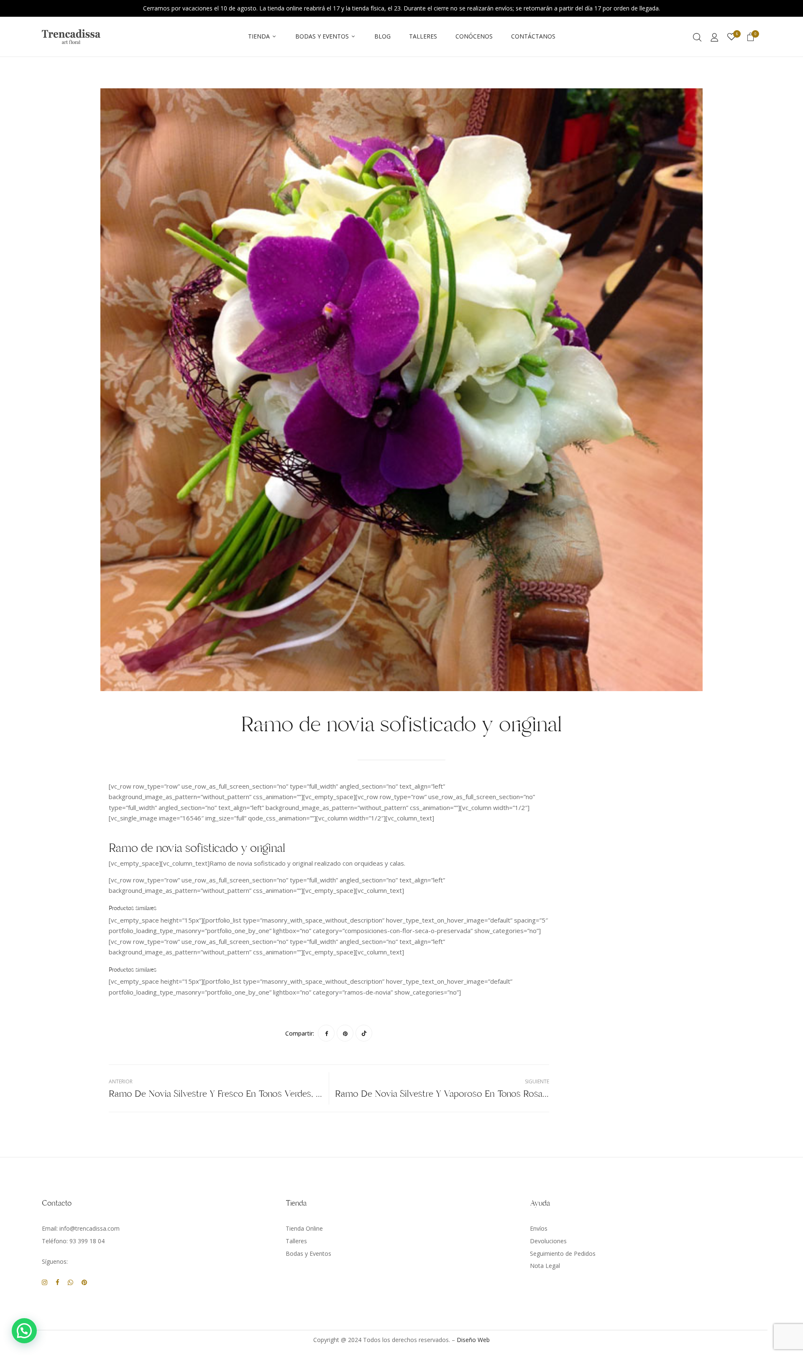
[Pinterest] (345, 1033)
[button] (751, 38)
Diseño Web (473, 1340)
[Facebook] (326, 1033)
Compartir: (299, 1033)
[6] (731, 37)
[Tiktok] (363, 1033)
